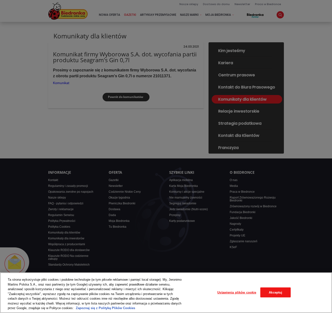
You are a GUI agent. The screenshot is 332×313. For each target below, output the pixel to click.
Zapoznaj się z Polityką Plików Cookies (105, 308)
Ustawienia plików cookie (236, 292)
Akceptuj (275, 292)
